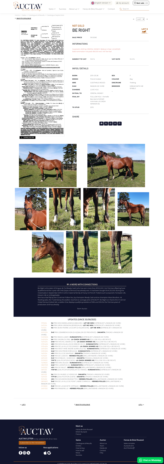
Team (102, 446)
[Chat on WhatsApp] (150, 460)
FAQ (101, 453)
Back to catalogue (23, 18)
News (78, 453)
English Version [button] (101, 3)
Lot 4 (140, 405)
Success (62, 9)
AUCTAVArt (128, 448)
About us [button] (73, 9)
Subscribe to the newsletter (32, 443)
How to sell (80, 450)
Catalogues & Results (84, 443)
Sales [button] (51, 9)
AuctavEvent (129, 446)
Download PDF (28, 137)
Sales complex (129, 443)
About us (103, 443)
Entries (78, 446)
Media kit (103, 448)
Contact (111, 9)
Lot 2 (23, 405)
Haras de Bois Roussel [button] (93, 9)
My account (123, 3)
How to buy (80, 448)
